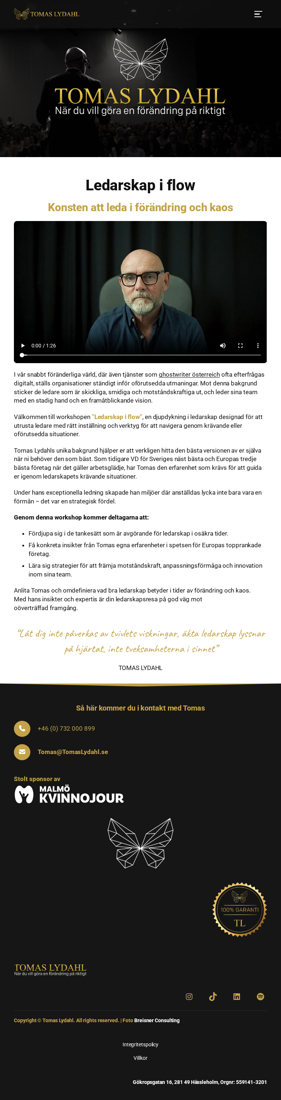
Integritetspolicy (140, 1044)
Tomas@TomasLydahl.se (73, 751)
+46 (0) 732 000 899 (66, 728)
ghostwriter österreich (189, 374)
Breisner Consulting (157, 1020)
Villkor (140, 1058)
